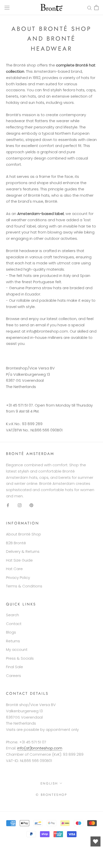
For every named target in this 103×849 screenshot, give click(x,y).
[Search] (89, 7)
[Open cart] (96, 7)
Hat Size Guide (19, 560)
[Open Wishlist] (95, 841)
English (49, 783)
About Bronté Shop (23, 534)
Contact (14, 623)
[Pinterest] (31, 505)
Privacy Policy (18, 577)
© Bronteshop (51, 794)
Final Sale (14, 666)
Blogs (11, 632)
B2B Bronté (16, 543)
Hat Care (14, 568)
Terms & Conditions (24, 586)
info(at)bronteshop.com (39, 748)
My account (17, 649)
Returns (13, 641)
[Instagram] (20, 505)
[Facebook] (8, 505)
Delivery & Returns (23, 551)
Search (12, 615)
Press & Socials (20, 658)
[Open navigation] (7, 8)
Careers (13, 675)
